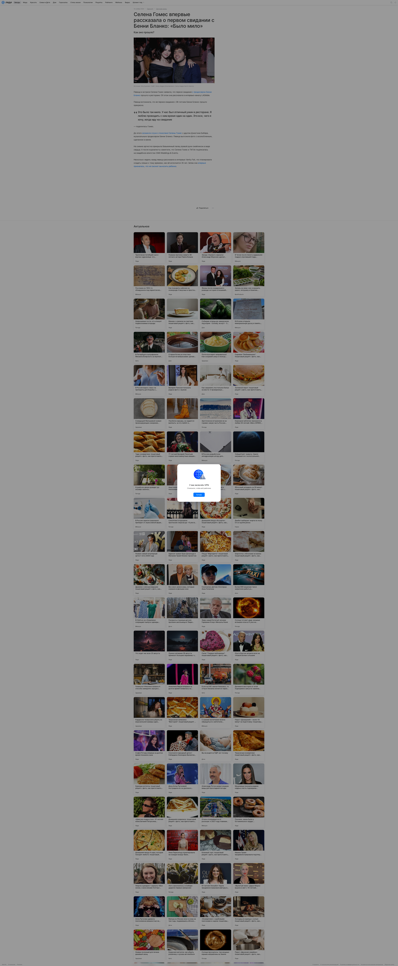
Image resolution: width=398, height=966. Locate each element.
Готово (199, 495)
